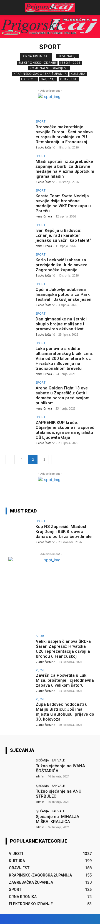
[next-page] (55, 459)
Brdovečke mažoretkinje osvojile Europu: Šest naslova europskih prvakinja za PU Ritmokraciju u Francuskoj (64, 134)
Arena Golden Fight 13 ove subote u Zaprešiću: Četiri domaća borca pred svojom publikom (62, 395)
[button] (92, 7)
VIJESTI (41, 669)
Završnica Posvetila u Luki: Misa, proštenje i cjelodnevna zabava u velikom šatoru (65, 680)
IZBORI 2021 (70, 63)
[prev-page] (10, 459)
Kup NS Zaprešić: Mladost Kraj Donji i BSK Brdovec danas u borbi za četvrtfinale (64, 531)
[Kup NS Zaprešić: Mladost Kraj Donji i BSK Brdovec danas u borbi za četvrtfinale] (19, 529)
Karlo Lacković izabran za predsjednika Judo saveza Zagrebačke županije (62, 264)
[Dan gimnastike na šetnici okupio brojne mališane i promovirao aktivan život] (19, 322)
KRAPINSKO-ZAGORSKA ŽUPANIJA (40, 74)
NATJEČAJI (48, 79)
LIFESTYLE (28, 79)
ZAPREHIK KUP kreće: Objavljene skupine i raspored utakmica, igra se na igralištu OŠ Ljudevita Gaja (65, 430)
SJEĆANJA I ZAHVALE (50, 760)
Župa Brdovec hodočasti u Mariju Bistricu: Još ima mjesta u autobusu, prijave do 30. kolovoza (65, 712)
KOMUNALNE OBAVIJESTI (49, 68)
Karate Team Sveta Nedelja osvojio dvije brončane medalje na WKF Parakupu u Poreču (63, 203)
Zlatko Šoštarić (45, 147)
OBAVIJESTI (69, 79)
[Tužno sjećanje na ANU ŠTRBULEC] (19, 794)
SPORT (41, 121)
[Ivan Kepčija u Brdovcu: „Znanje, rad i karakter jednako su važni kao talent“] (19, 233)
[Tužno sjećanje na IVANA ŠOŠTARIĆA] (19, 769)
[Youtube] (89, 919)
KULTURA (78, 74)
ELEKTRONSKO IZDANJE (37, 63)
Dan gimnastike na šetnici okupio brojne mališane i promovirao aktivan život (61, 324)
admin (40, 776)
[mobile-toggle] (9, 7)
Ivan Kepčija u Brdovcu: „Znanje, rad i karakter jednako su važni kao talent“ (63, 235)
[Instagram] (70, 919)
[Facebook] (60, 919)
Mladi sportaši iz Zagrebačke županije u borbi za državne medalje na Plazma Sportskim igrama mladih (65, 169)
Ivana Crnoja (44, 216)
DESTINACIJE (68, 56)
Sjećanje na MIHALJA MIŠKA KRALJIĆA (58, 819)
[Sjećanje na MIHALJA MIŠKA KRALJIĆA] (19, 819)
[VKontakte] (80, 919)
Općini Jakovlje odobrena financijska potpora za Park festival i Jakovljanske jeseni (64, 294)
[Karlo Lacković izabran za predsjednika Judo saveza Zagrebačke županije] (19, 263)
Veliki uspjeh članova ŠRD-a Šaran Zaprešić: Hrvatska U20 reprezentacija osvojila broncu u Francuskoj (63, 649)
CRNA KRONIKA (35, 56)
